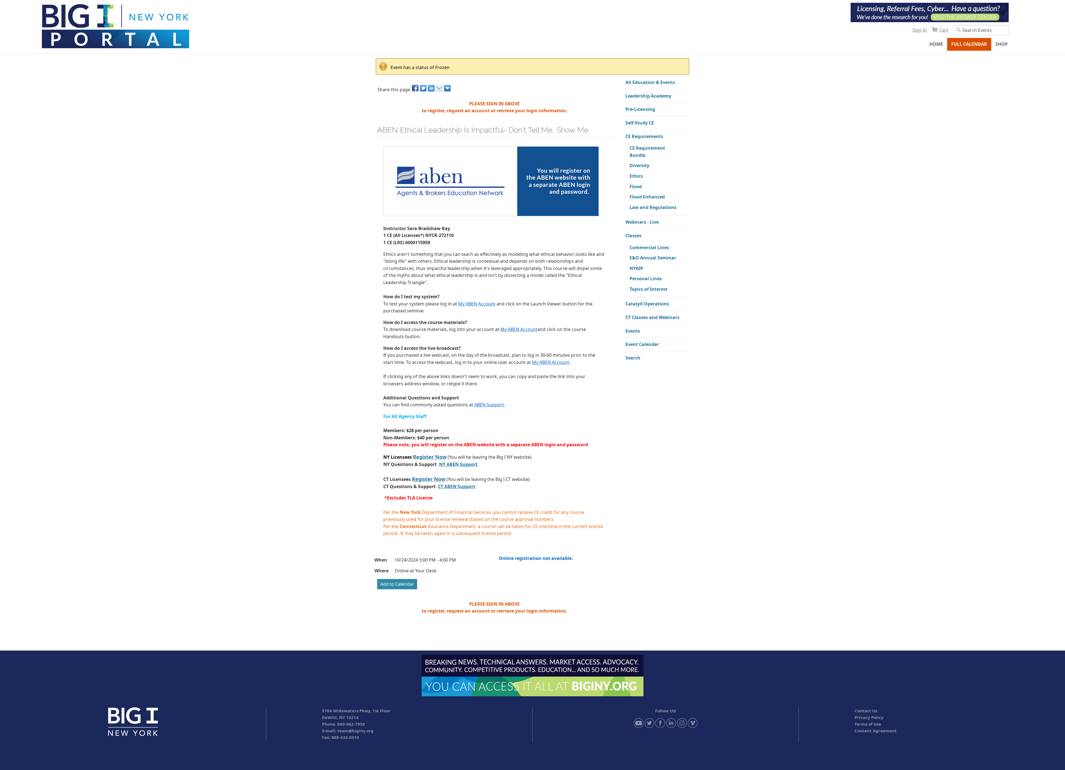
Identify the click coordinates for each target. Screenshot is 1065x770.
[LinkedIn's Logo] (671, 722)
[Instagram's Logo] (682, 722)
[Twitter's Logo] (649, 722)
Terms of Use (867, 724)
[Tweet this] (423, 88)
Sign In (919, 30)
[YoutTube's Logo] (638, 722)
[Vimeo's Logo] (693, 722)
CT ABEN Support (456, 486)
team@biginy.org (355, 730)
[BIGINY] (115, 25)
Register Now (430, 456)
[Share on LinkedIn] (431, 88)
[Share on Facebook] (415, 88)
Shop (1001, 44)
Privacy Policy (869, 717)
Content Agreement (875, 730)
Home (936, 44)
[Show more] (448, 88)
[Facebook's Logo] (660, 722)
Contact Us (865, 710)
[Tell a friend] (439, 88)
